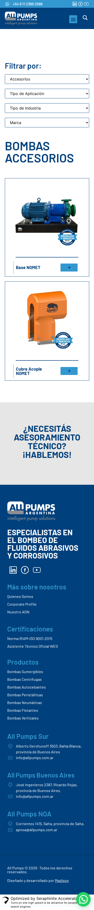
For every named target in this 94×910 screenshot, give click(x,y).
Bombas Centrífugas (24, 679)
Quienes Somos (20, 596)
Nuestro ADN (18, 611)
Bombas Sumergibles (25, 671)
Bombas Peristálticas (25, 694)
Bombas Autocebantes (26, 687)
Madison (62, 880)
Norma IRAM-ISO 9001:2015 (29, 638)
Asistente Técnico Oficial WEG (32, 646)
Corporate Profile (22, 604)
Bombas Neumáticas (24, 702)
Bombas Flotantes (22, 710)
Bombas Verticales (23, 718)
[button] (73, 19)
